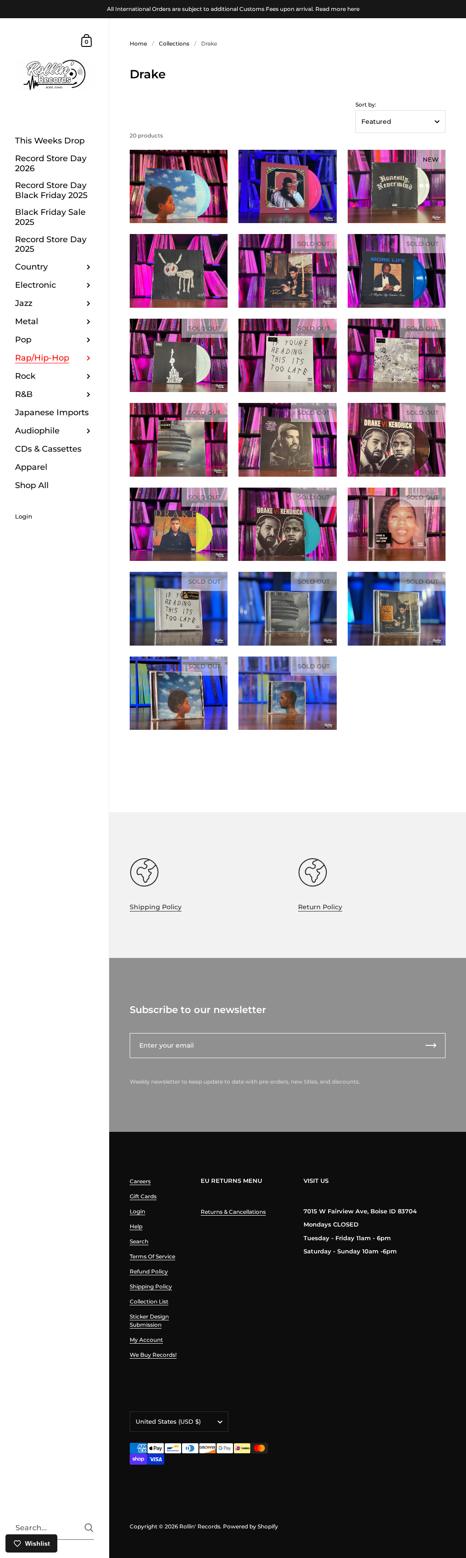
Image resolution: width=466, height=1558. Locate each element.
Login (137, 1211)
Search (139, 1241)
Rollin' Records (199, 1526)
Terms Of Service (152, 1256)
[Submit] (89, 1528)
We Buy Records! (153, 1354)
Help (136, 1226)
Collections (174, 43)
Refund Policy (149, 1271)
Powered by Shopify (250, 1526)
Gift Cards (143, 1196)
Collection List (149, 1301)
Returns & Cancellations (233, 1211)
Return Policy (320, 907)
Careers (140, 1181)
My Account (146, 1339)
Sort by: (365, 104)
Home (138, 43)
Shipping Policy (156, 907)
